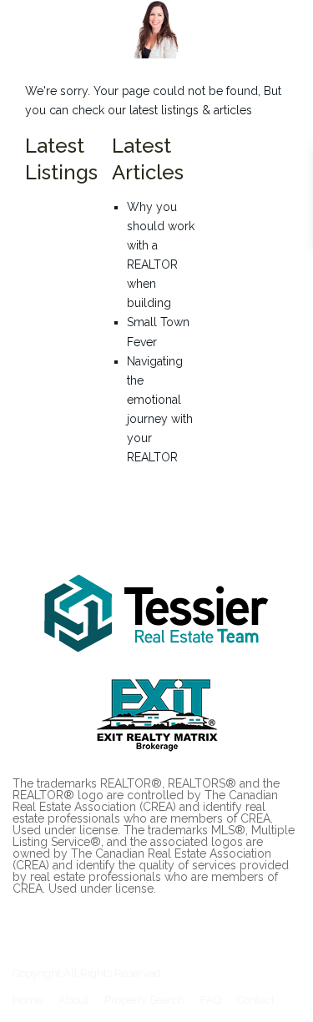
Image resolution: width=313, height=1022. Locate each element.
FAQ (210, 1000)
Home (28, 1000)
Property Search (144, 1000)
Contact (256, 1000)
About (73, 1000)
